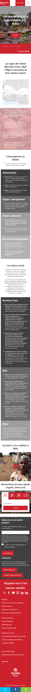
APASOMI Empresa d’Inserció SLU (12, 655)
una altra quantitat (25, 495)
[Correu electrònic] (15, 532)
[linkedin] (26, 592)
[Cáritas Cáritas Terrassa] (5, 3)
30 (12, 495)
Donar (15, 35)
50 (19, 495)
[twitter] (5, 592)
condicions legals (19, 544)
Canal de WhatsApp (8, 651)
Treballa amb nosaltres (12, 575)
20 (5, 495)
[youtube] (13, 592)
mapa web (5, 661)
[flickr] (22, 592)
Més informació (9, 570)
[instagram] (18, 592)
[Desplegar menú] (28, 3)
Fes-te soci (20, 3)
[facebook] (9, 592)
